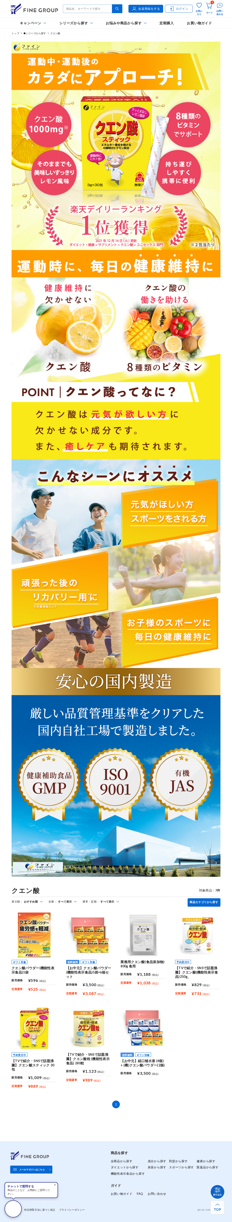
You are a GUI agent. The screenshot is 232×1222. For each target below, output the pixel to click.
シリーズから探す (73, 23)
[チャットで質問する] (13, 1208)
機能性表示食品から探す (128, 1173)
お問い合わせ (157, 1193)
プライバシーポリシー (72, 1209)
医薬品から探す (207, 1167)
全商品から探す (122, 1161)
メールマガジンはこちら (32, 1169)
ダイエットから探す (125, 1167)
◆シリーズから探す (34, 33)
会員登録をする (149, 8)
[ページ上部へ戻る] (217, 1207)
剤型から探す (178, 1161)
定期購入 (167, 23)
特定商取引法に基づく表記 (39, 1209)
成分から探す (157, 1161)
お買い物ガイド (199, 23)
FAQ (140, 1193)
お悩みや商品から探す (124, 23)
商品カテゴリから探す (204, 902)
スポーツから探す (181, 1167)
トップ (15, 33)
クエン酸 (55, 33)
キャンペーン (30, 23)
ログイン (182, 8)
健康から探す (206, 1161)
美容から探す (157, 1167)
